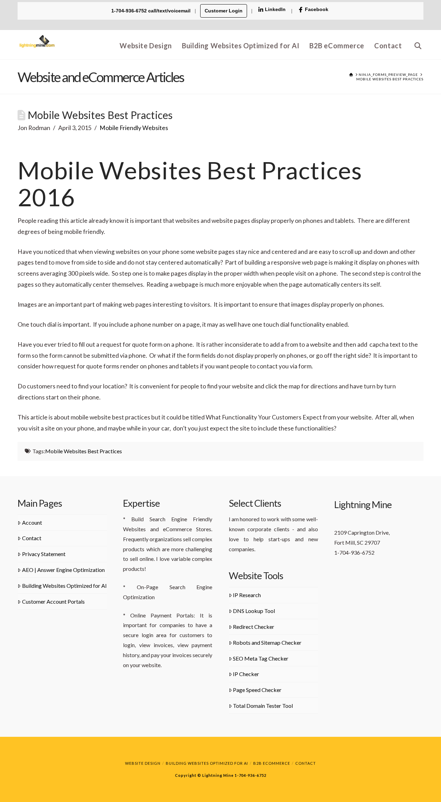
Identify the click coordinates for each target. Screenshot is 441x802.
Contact (31, 538)
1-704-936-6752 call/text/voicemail (151, 10)
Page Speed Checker (257, 689)
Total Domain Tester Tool (263, 705)
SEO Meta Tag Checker (260, 658)
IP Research (247, 595)
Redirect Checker (253, 626)
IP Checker (246, 674)
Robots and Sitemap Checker (267, 642)
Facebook (316, 9)
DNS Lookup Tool (254, 610)
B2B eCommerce (271, 763)
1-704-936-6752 (250, 775)
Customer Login (224, 10)
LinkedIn (275, 9)
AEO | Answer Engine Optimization (63, 569)
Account (32, 522)
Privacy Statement (43, 554)
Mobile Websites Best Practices (83, 451)
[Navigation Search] (415, 44)
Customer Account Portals (53, 601)
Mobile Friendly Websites (134, 127)
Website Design (143, 763)
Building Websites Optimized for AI (64, 585)
